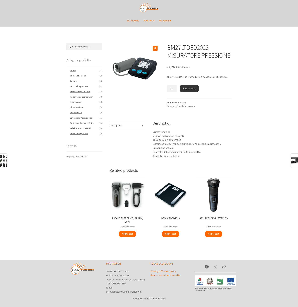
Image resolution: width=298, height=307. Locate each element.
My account (165, 20)
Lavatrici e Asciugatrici (81, 117)
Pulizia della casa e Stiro (82, 123)
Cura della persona (186, 106)
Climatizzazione (78, 75)
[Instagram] (215, 267)
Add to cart (189, 88)
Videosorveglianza (79, 133)
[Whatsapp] (224, 267)
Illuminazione (76, 107)
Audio (73, 70)
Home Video (75, 102)
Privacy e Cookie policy (163, 271)
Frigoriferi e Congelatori (81, 96)
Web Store (149, 20)
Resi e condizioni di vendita (166, 275)
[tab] (127, 125)
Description (116, 125)
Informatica (76, 112)
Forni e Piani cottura (80, 91)
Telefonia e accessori (80, 128)
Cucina (73, 81)
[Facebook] (207, 267)
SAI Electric (133, 20)
